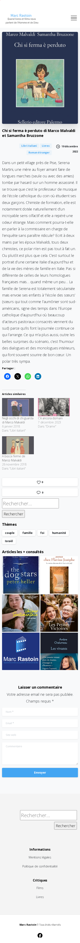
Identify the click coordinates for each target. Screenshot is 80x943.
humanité (59, 533)
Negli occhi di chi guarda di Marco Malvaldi (17, 420)
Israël (9, 541)
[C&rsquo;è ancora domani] (54, 407)
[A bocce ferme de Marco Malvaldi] (18, 445)
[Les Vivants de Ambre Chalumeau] (59, 651)
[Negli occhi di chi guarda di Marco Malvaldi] (18, 407)
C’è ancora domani (50, 418)
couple (10, 533)
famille (27, 533)
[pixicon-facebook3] (40, 935)
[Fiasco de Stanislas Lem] (21, 651)
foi (42, 533)
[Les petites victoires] (59, 613)
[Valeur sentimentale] (21, 613)
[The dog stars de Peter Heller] (21, 575)
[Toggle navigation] (74, 18)
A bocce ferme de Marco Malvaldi (13, 458)
